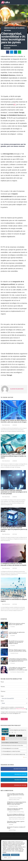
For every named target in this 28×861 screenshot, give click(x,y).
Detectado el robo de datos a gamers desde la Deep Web (15, 822)
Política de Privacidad (21, 708)
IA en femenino (13, 672)
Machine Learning (18, 819)
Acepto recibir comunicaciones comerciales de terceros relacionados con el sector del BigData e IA (14, 712)
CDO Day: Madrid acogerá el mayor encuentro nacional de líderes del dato (17, 650)
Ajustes (5, 857)
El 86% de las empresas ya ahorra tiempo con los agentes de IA (17, 624)
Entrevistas (15, 806)
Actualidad (12, 653)
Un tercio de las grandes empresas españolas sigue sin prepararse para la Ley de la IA (14, 529)
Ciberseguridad (9, 28)
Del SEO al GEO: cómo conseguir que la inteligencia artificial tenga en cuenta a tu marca (13, 456)
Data (13, 819)
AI (10, 626)
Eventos (13, 626)
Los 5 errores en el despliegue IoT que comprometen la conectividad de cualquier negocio (14, 599)
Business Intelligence (17, 797)
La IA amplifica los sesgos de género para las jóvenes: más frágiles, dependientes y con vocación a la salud (18, 668)
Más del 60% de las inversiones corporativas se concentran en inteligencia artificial (16, 642)
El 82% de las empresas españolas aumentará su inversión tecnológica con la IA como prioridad (14, 491)
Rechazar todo (15, 854)
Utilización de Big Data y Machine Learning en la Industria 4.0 (15, 809)
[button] (26, 2)
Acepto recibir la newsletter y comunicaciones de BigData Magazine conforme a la (13, 708)
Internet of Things (20, 811)
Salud (23, 819)
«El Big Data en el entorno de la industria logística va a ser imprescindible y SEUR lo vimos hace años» (16, 803)
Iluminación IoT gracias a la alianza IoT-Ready (16, 827)
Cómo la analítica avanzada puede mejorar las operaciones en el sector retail (15, 794)
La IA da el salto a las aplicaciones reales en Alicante (17, 633)
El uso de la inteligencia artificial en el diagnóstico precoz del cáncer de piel (15, 815)
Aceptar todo (6, 854)
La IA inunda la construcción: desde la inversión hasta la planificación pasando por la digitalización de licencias (18, 660)
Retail (18, 799)
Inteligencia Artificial (20, 672)
